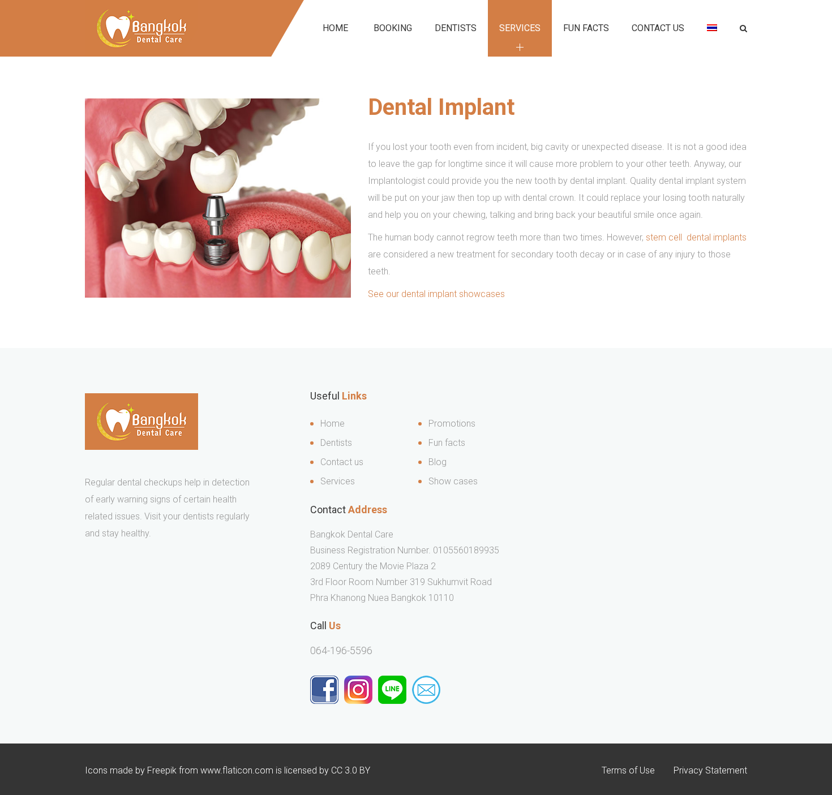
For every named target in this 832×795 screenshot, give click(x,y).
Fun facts (446, 442)
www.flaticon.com (236, 770)
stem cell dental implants (696, 237)
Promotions (451, 423)
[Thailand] (712, 28)
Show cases (453, 481)
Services (520, 28)
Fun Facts (586, 28)
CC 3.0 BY (350, 770)
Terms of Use (628, 770)
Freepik (162, 770)
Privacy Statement (710, 770)
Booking (393, 28)
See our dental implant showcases (436, 294)
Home (335, 28)
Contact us (658, 28)
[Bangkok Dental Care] (141, 28)
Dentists (456, 28)
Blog (437, 462)
